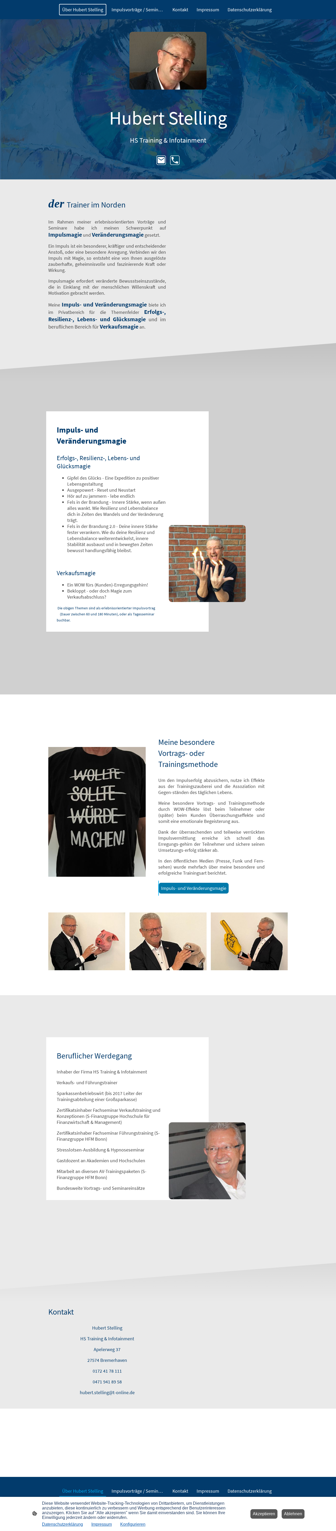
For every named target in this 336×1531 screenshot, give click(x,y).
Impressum (101, 1524)
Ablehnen (293, 1514)
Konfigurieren (132, 1524)
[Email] (161, 160)
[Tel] (175, 160)
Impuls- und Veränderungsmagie (193, 888)
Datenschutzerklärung (62, 1524)
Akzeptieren (264, 1514)
